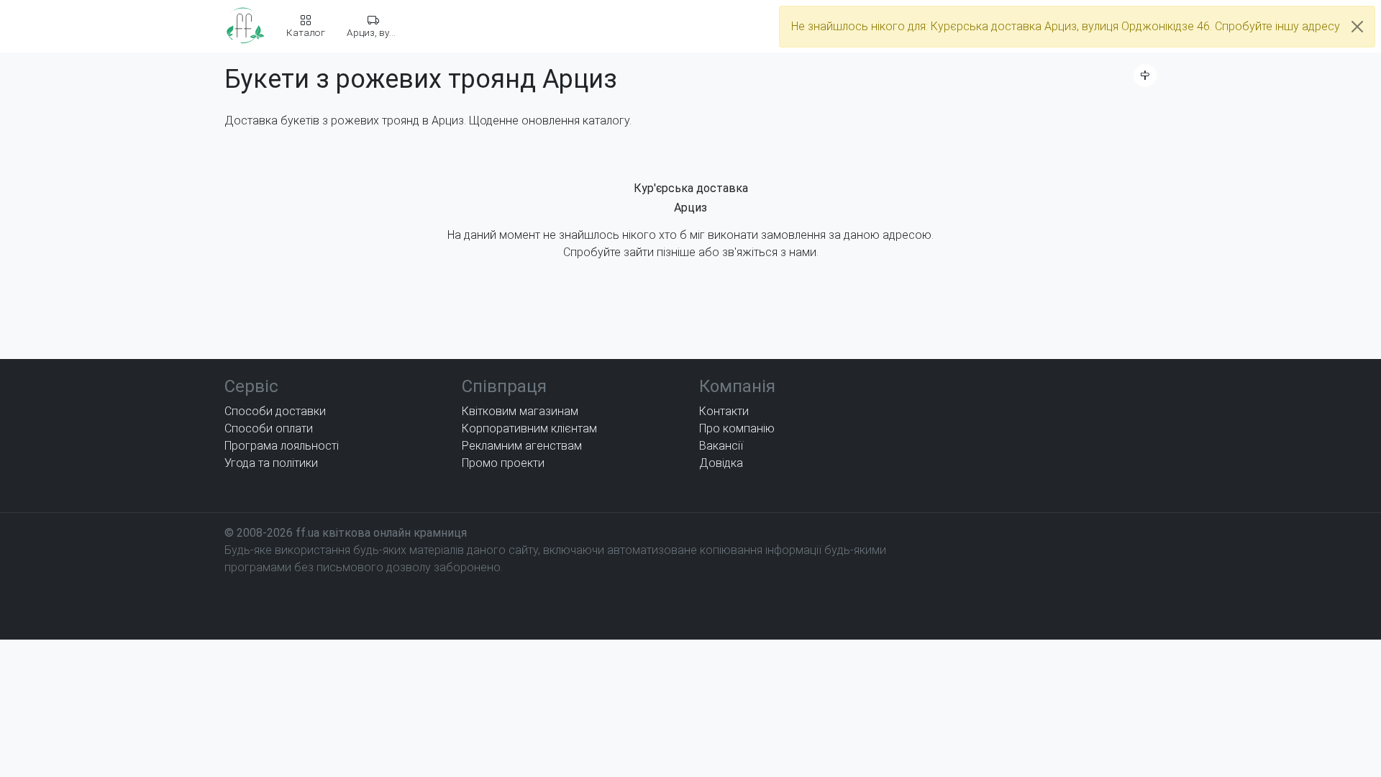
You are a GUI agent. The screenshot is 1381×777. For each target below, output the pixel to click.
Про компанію (737, 428)
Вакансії (721, 446)
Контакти (724, 411)
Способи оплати (268, 428)
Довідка (721, 463)
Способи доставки (275, 411)
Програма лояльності (281, 446)
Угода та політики (271, 463)
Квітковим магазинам (520, 411)
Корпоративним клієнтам (529, 428)
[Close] (1357, 26)
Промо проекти (503, 463)
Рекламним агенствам (522, 446)
